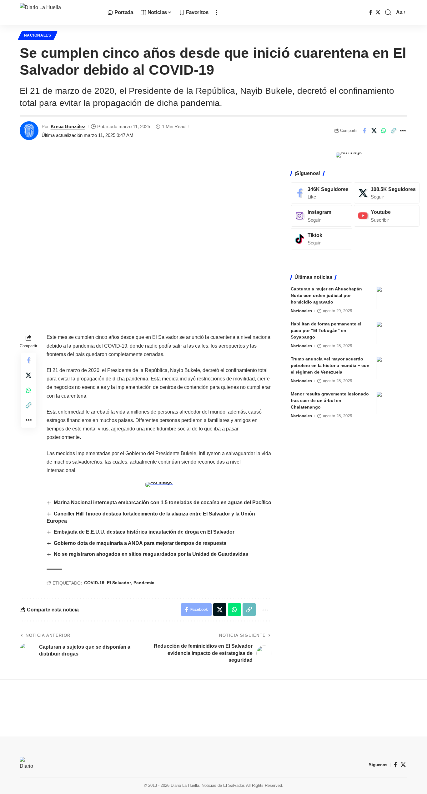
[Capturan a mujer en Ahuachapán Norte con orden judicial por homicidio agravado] (391, 297)
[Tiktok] (321, 239)
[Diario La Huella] (59, 12)
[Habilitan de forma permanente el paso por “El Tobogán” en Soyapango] (391, 332)
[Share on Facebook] (364, 131)
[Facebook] (371, 12)
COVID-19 (94, 582)
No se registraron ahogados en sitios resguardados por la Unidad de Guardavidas (151, 554)
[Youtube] (386, 216)
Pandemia (143, 582)
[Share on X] (373, 131)
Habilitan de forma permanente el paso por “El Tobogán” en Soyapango (326, 331)
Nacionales (37, 35)
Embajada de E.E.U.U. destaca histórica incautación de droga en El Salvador (144, 532)
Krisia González (68, 126)
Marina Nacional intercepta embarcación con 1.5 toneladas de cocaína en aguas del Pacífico (162, 502)
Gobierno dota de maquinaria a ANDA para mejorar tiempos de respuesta (140, 543)
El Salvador (119, 582)
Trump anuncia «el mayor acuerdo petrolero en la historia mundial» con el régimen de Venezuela (330, 366)
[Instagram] (321, 216)
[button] (216, 12)
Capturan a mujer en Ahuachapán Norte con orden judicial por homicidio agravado (326, 296)
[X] (378, 12)
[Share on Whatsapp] (383, 131)
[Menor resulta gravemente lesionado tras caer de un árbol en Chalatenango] (391, 403)
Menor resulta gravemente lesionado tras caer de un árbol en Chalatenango (330, 401)
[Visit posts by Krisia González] (29, 130)
